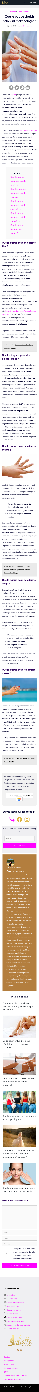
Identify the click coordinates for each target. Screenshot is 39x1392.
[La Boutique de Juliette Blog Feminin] (4, 2)
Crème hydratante (14, 1317)
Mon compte (9, 1364)
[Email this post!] (28, 89)
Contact (7, 1357)
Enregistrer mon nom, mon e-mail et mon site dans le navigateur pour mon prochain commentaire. (24, 1254)
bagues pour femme (28, 130)
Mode (20, 11)
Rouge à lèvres (12, 1306)
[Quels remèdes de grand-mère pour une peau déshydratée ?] (19, 1183)
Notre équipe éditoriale (14, 1379)
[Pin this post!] (22, 89)
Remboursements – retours (15, 1376)
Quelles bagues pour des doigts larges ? (18, 193)
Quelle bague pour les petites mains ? (18, 229)
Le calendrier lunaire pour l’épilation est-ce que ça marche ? (16, 1044)
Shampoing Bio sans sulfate (18, 1325)
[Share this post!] (11, 89)
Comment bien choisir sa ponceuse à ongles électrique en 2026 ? (18, 1006)
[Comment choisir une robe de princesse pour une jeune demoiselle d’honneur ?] (19, 1145)
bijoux (13, 95)
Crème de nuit (12, 1314)
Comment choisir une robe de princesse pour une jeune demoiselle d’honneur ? (18, 1153)
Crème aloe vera (13, 1329)
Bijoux (26, 11)
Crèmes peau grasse (15, 1321)
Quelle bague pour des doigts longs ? (18, 217)
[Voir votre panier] (24, 2)
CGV (6, 1372)
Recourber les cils (13, 1310)
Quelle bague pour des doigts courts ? (18, 205)
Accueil (13, 11)
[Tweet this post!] (16, 89)
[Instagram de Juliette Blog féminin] (27, 821)
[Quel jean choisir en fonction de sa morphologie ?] (19, 1111)
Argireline (10, 1295)
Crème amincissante (15, 1302)
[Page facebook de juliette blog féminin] (19, 821)
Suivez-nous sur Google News (20, 796)
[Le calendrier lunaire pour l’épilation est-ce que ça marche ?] (19, 1036)
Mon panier (9, 1361)
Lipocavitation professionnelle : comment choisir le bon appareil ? (19, 1081)
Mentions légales (11, 1368)
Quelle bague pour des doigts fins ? (18, 181)
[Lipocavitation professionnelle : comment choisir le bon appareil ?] (19, 1073)
